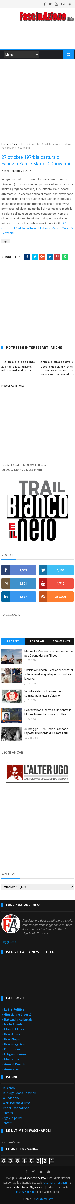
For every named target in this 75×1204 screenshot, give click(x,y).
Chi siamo (8, 1088)
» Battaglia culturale (17, 1019)
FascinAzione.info (35, 1178)
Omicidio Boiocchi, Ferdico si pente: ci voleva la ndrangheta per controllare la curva (48, 674)
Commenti (61, 641)
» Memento (10, 1059)
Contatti (6, 1123)
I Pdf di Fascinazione (15, 1108)
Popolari (37, 641)
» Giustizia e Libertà (16, 1014)
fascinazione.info (26, 1192)
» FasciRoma (10, 1034)
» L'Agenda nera (13, 1054)
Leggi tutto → (10, 942)
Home (5, 144)
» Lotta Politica (13, 1009)
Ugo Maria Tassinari (55, 1182)
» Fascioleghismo (14, 1044)
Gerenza (7, 1113)
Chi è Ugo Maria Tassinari (18, 1093)
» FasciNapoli (11, 1039)
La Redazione (10, 1098)
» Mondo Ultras (12, 1029)
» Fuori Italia (10, 1049)
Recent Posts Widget (10, 1141)
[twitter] (50, 4)
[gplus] (63, 4)
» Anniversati (11, 1069)
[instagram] (70, 4)
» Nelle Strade (12, 1024)
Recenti (13, 641)
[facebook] (45, 4)
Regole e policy (11, 1118)
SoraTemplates (44, 1199)
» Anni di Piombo (13, 1064)
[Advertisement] (37, 100)
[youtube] (56, 4)
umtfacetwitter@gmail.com (29, 1187)
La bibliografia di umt (15, 1103)
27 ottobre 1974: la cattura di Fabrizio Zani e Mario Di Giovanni (37, 228)
